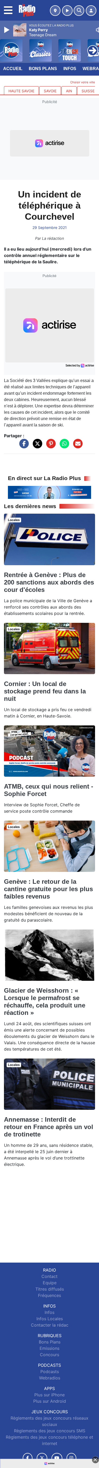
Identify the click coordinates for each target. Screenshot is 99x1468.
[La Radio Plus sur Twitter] (42, 1458)
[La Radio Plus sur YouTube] (56, 1458)
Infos (69, 68)
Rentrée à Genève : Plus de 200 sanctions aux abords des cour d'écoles (49, 582)
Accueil (12, 68)
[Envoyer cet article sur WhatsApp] (63, 446)
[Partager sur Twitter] (36, 446)
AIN (69, 91)
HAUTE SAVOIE (21, 91)
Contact (49, 1276)
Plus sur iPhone (49, 1394)
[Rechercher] (79, 10)
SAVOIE (50, 91)
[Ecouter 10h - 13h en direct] (49, 492)
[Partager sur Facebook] (23, 446)
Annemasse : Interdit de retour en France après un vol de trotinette (48, 1127)
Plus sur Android (49, 1401)
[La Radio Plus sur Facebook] (28, 1458)
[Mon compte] (91, 10)
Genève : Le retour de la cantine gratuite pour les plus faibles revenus (48, 889)
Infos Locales (49, 1318)
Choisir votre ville (82, 82)
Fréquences (49, 1295)
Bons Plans (43, 68)
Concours (49, 1354)
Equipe (49, 1282)
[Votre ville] (55, 10)
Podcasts (49, 1371)
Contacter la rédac (49, 1325)
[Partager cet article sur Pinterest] (50, 446)
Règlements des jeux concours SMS (49, 1430)
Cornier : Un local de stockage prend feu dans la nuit (45, 691)
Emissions (49, 1348)
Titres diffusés (49, 1289)
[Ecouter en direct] (67, 10)
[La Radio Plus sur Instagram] (72, 1458)
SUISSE (88, 91)
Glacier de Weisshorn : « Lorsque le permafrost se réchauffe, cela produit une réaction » (44, 1001)
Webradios (49, 1377)
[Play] (7, 30)
